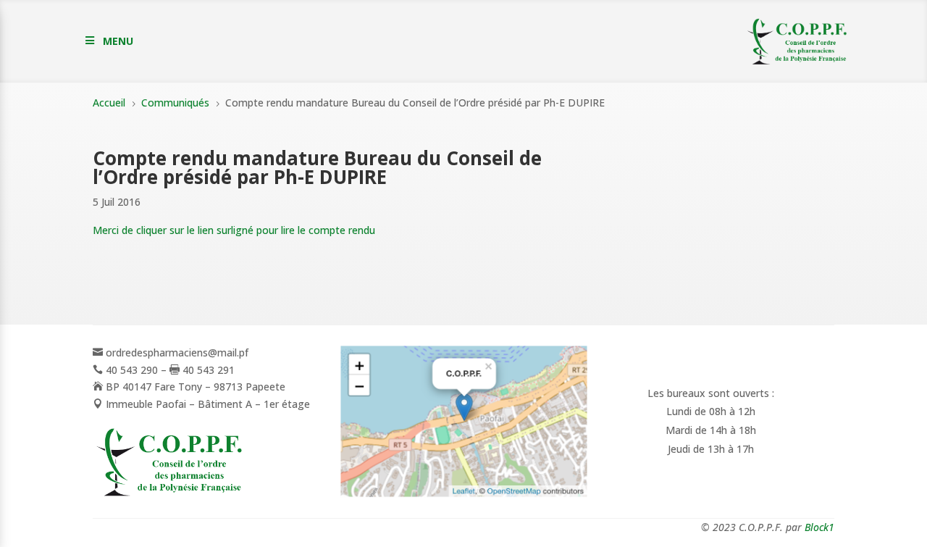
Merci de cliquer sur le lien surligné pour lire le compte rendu (234, 230)
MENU (118, 41)
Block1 (819, 527)
